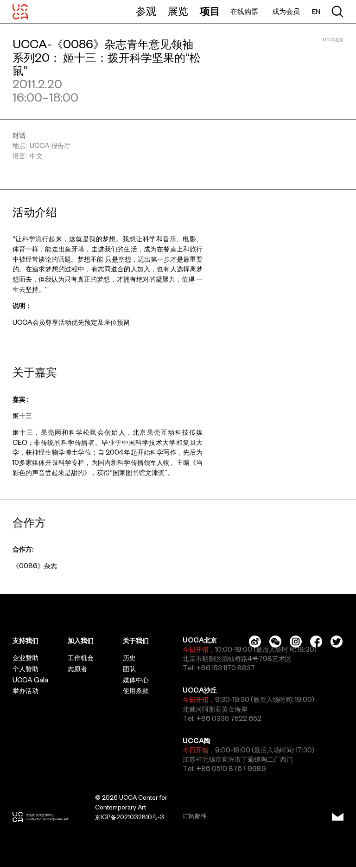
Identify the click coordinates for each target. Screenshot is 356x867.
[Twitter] (336, 642)
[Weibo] (255, 642)
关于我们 (136, 640)
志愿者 (77, 669)
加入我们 (81, 640)
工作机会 (81, 658)
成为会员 (286, 11)
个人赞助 (25, 669)
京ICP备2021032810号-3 (129, 817)
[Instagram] (296, 642)
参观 (146, 11)
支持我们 (25, 640)
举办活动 (25, 690)
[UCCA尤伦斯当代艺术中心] (20, 11)
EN (316, 12)
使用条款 (136, 690)
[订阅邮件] (337, 817)
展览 (178, 11)
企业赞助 (25, 658)
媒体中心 (136, 680)
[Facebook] (316, 642)
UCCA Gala (30, 680)
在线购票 (244, 11)
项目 (210, 11)
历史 (129, 658)
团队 (129, 669)
